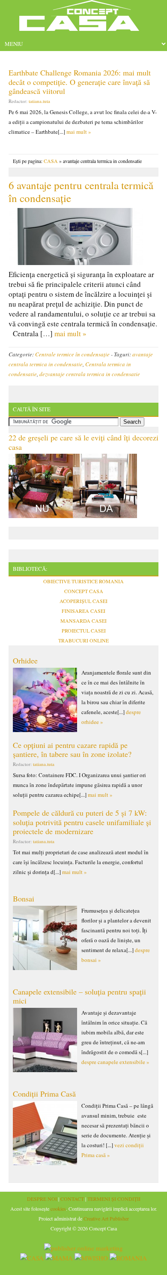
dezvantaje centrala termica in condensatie (89, 374)
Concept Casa (83, 18)
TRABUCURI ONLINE (83, 640)
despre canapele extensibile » (115, 1062)
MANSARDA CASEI (83, 620)
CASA (51, 160)
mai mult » (78, 132)
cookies (58, 1208)
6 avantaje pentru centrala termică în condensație (81, 191)
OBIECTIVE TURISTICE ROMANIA (83, 581)
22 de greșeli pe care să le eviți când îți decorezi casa (83, 442)
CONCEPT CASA (83, 591)
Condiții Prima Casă (44, 1093)
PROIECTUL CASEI (84, 630)
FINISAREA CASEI (83, 610)
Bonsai (23, 898)
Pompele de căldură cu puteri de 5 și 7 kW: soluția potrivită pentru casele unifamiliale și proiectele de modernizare (82, 822)
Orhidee (25, 660)
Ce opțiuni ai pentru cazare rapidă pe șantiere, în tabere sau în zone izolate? (72, 750)
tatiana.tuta (39, 101)
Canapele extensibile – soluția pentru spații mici (79, 996)
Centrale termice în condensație (72, 354)
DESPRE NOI (42, 1198)
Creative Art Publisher (106, 1218)
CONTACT (72, 1198)
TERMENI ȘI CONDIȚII (113, 1198)
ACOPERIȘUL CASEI (83, 600)
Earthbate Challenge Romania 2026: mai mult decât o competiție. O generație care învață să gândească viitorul (80, 81)
